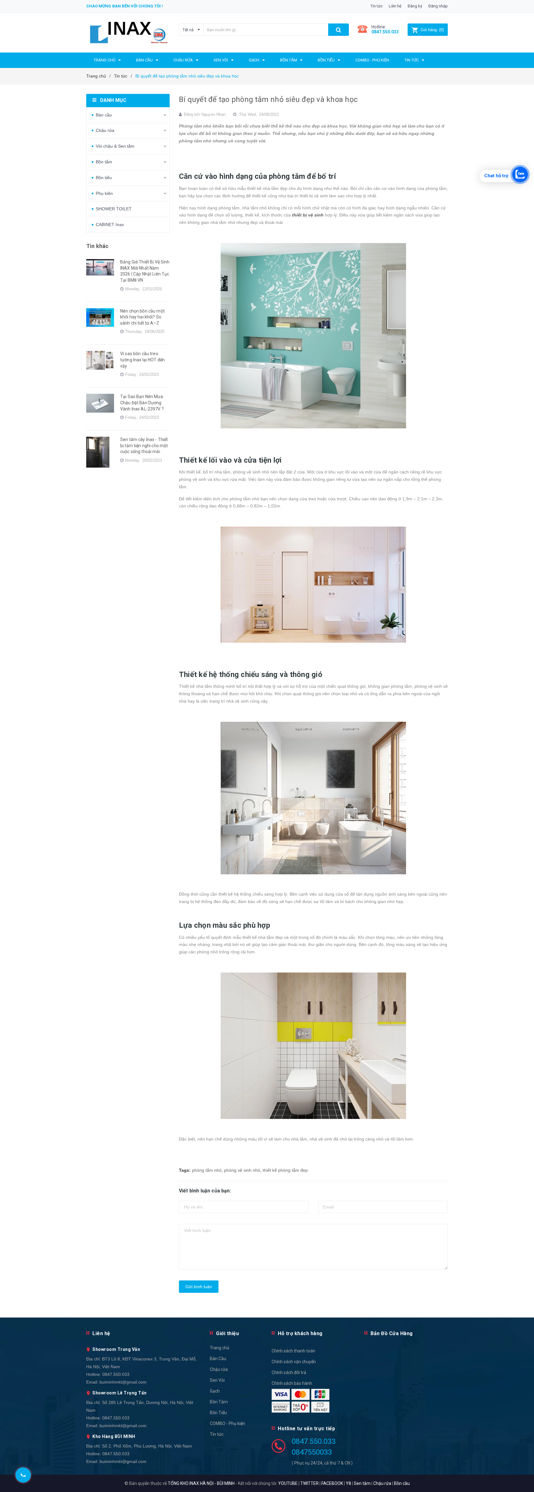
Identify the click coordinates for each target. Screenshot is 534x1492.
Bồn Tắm (219, 1401)
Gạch (215, 1391)
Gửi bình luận (198, 1286)
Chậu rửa (105, 130)
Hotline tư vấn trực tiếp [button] (306, 1428)
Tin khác (97, 246)
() (432, 29)
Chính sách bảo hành (292, 1383)
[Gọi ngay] (23, 1475)
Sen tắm (362, 1483)
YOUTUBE (288, 1483)
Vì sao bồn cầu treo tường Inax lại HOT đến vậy (142, 359)
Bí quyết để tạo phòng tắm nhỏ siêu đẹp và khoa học (268, 99)
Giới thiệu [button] (227, 1333)
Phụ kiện (104, 193)
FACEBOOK (332, 1483)
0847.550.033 (115, 1374)
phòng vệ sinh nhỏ (242, 1170)
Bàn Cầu (218, 1358)
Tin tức (377, 6)
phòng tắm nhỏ (207, 1170)
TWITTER (309, 1483)
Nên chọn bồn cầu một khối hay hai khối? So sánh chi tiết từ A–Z (142, 317)
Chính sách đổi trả (289, 1372)
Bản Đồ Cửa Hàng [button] (392, 1333)
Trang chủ (219, 1347)
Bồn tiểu (104, 177)
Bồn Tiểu (218, 1412)
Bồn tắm (104, 161)
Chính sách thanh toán (293, 1350)
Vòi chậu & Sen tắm (115, 146)
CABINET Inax (110, 224)
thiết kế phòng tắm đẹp (285, 1170)
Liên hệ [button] (101, 1333)
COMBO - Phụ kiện (227, 1423)
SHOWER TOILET (114, 208)
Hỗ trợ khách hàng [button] (300, 1333)
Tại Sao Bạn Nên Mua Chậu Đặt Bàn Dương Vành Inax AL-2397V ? (142, 402)
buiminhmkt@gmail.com (123, 1382)
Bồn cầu (402, 1483)
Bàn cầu (104, 114)
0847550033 (312, 1452)
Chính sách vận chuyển (294, 1361)
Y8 (348, 1483)
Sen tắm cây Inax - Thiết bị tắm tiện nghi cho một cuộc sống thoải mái (144, 445)
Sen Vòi (217, 1380)
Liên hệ (395, 6)
